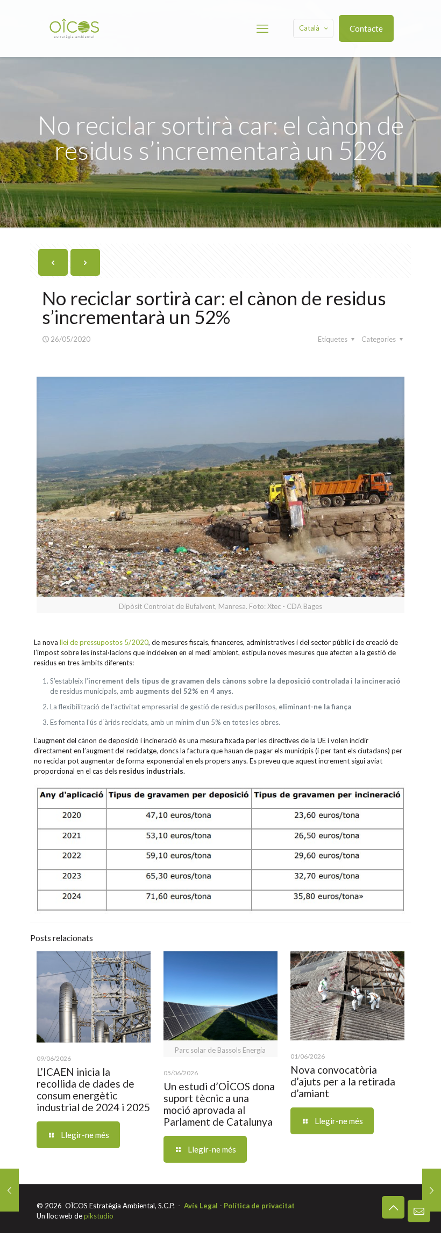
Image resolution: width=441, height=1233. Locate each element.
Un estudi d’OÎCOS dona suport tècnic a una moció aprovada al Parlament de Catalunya (219, 1104)
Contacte (366, 28)
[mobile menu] (262, 28)
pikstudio (98, 1216)
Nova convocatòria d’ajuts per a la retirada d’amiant (342, 1081)
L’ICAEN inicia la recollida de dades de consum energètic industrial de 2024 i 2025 (93, 1089)
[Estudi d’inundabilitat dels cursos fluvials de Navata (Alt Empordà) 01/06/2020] (431, 1190)
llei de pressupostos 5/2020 (104, 642)
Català (309, 28)
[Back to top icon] (393, 1207)
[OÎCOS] (74, 28)
